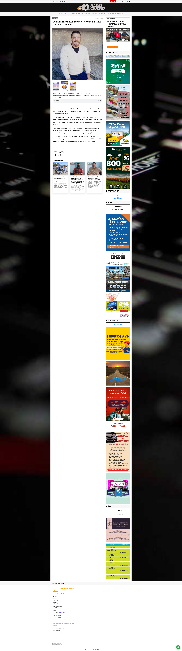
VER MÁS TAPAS (118, 198)
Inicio (60, 14)
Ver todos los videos (112, 46)
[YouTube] (130, 1)
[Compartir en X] (58, 155)
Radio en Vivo (86, 14)
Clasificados (96, 14)
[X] (120, 1)
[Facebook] (122, 1)
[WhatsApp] (117, 1)
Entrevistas (119, 14)
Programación (76, 14)
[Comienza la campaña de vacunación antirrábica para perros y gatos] (56, 86)
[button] (108, 1)
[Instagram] (125, 1)
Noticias (66, 14)
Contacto (110, 14)
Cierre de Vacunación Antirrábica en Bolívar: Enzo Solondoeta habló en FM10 (94, 178)
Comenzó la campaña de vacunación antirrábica (60, 177)
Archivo (103, 14)
